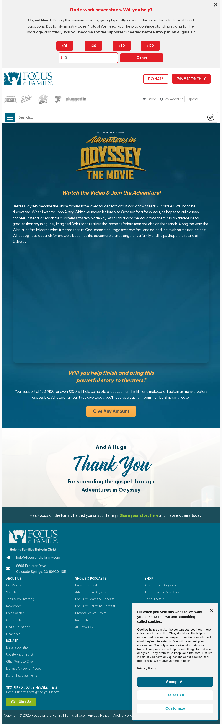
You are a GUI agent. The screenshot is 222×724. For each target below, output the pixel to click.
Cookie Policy (123, 715)
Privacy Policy (98, 715)
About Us (13, 579)
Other (141, 58)
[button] (10, 117)
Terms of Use (75, 715)
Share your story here (138, 515)
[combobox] (110, 117)
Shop (149, 579)
